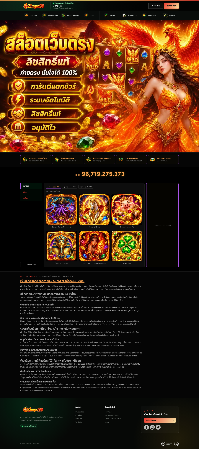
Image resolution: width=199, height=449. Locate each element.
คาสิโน (25, 198)
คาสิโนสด (78, 419)
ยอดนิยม (26, 186)
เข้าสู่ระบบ (156, 6)
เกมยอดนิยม (79, 412)
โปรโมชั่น (78, 422)
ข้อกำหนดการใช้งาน (112, 415)
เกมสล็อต (78, 415)
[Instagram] (152, 427)
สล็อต (25, 192)
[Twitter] (158, 427)
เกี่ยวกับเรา (108, 412)
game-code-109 (70, 187)
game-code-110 (86, 187)
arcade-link (31, 265)
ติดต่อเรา (108, 422)
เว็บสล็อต (32, 277)
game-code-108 (53, 187)
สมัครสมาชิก (171, 6)
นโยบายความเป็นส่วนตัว (113, 419)
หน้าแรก (23, 277)
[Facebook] (146, 427)
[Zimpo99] (33, 5)
